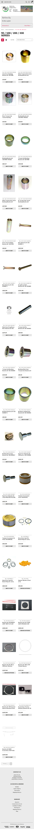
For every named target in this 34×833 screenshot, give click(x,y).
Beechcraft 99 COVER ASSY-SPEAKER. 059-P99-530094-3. (24, 623)
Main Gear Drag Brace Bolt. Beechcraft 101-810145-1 (8, 327)
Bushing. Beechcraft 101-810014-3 (9, 412)
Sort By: (12, 39)
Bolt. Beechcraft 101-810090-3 (24, 243)
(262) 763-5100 (7, 2)
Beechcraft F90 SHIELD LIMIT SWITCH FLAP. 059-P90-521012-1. (8, 623)
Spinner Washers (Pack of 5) (24, 581)
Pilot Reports (17, 807)
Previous (5, 763)
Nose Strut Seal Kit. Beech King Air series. (24, 538)
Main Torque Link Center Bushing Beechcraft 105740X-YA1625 (9, 201)
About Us (17, 802)
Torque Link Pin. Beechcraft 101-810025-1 (24, 327)
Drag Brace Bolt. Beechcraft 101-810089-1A (24, 285)
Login (14, 788)
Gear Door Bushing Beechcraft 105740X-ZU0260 (8, 74)
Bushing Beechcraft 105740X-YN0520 (23, 116)
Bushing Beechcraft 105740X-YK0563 (7, 159)
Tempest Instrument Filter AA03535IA (23, 496)
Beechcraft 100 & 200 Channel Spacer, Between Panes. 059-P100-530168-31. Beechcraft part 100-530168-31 (24, 665)
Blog (17, 811)
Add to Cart (9, 82)
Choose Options (25, 588)
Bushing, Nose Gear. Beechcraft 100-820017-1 (8, 454)
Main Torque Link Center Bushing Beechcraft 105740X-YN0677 (25, 74)
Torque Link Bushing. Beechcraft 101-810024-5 (8, 370)
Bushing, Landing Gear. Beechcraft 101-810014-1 (24, 412)
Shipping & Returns (17, 792)
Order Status (17, 790)
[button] (17, 26)
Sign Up (19, 788)
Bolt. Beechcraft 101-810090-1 (8, 285)
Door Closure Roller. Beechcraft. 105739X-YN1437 (8, 243)
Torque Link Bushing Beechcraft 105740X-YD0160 (24, 159)
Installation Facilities (17, 805)
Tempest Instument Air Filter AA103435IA (8, 538)
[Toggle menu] (2, 3)
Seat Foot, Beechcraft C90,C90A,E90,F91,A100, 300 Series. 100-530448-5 (8, 496)
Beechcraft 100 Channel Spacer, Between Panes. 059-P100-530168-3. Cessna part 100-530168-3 (8, 707)
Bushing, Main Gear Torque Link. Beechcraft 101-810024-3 (24, 370)
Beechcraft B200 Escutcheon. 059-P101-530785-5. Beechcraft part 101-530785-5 (8, 749)
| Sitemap (22, 824)
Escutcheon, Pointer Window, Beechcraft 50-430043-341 (24, 707)
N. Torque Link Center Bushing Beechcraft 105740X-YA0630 (24, 201)
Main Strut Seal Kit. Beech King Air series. (8, 581)
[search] (26, 2)
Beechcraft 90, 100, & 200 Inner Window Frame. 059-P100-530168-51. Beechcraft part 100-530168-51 (8, 665)
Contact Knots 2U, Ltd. (17, 804)
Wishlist (17, 786)
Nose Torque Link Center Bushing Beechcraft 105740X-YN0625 (8, 116)
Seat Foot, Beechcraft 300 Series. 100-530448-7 (24, 454)
